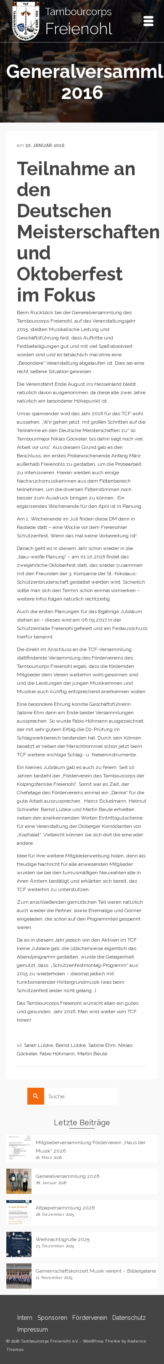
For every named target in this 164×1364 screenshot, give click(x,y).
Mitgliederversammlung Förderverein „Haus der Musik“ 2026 (90, 1147)
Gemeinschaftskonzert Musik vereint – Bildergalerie (96, 1271)
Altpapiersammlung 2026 (65, 1208)
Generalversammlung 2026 (67, 1176)
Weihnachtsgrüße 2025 (63, 1239)
